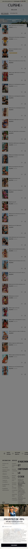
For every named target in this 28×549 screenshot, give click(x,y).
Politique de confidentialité (21, 540)
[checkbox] (1, 529)
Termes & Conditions (10, 533)
